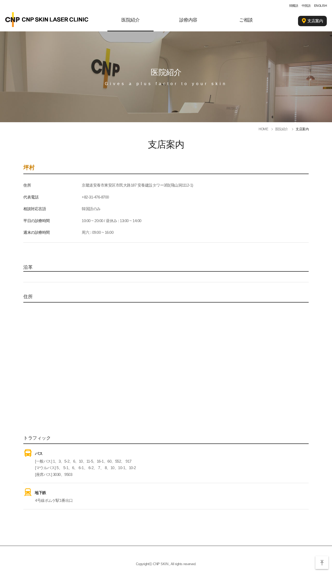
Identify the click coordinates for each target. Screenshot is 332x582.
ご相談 (246, 20)
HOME (263, 129)
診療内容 (188, 20)
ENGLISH (320, 6)
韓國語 (293, 6)
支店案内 (315, 21)
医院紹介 (130, 20)
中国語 (306, 6)
